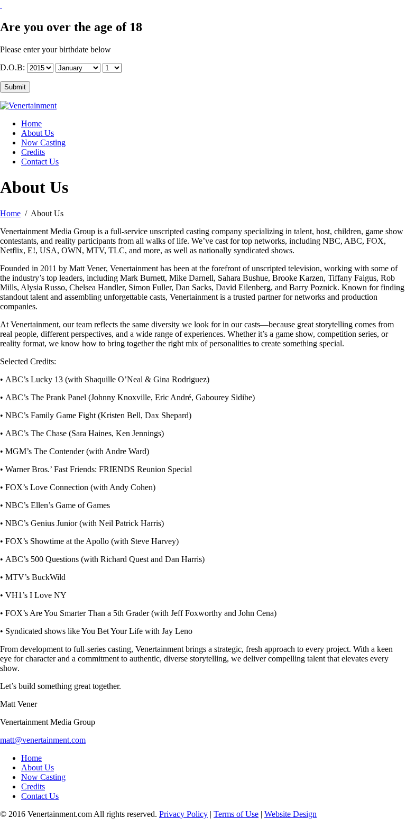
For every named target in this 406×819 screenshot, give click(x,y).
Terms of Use (236, 813)
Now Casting (43, 142)
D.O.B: (12, 67)
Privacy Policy (183, 813)
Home (31, 123)
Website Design (290, 813)
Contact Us (40, 161)
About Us (37, 132)
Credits (33, 152)
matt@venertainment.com (43, 739)
